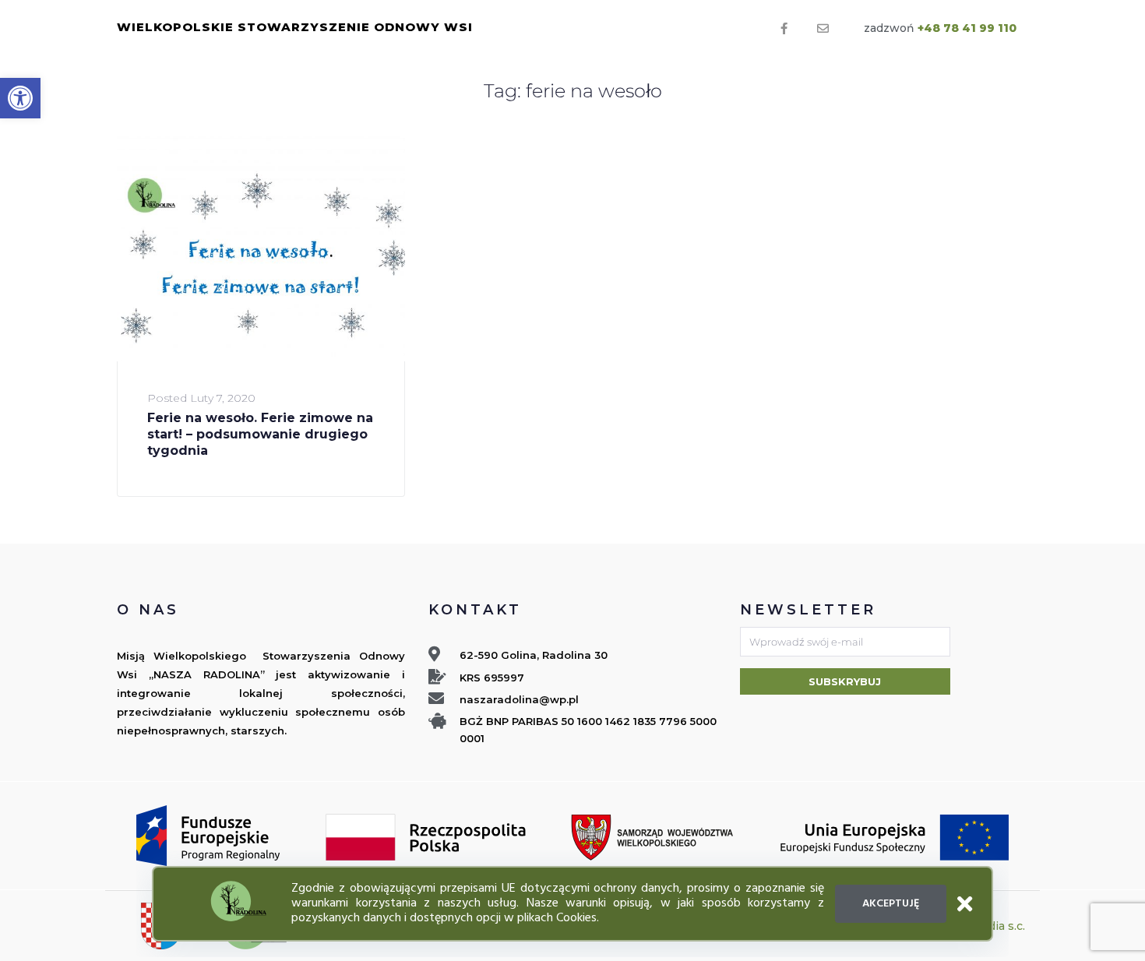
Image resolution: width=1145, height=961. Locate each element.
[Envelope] (823, 28)
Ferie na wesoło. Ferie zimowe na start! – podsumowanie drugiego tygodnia (260, 434)
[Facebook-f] (784, 28)
